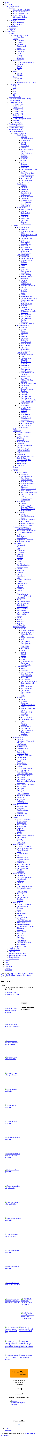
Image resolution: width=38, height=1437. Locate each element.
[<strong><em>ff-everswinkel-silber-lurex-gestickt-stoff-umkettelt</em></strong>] (13, 1157)
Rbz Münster (27, 975)
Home (13, 973)
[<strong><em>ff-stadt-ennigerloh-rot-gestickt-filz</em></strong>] (13, 1220)
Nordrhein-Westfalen (15, 975)
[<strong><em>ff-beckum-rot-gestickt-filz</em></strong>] (13, 1107)
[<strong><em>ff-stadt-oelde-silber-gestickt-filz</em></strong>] (13, 1252)
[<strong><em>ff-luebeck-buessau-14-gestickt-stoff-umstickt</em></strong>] (12, 1359)
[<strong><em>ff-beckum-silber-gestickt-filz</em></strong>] (13, 1123)
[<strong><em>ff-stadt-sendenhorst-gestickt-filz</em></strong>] (13, 1268)
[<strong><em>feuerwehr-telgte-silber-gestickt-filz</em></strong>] (13, 1059)
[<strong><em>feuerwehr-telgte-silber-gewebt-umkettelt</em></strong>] (13, 1075)
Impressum (8, 1430)
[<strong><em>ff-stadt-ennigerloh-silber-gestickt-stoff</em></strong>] (13, 1236)
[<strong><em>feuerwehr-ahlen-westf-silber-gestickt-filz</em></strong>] (13, 1026)
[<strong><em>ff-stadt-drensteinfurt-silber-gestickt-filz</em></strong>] (13, 1204)
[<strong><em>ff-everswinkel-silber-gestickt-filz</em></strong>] (13, 1139)
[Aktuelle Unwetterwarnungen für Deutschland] (19, 1404)
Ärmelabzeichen (20, 973)
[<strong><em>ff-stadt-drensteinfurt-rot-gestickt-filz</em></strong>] (13, 1188)
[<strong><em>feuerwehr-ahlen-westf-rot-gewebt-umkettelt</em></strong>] (13, 1012)
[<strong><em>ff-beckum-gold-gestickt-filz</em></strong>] (13, 1091)
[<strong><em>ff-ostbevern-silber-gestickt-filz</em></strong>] (13, 1172)
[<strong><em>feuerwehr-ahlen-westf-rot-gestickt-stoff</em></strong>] (13, 994)
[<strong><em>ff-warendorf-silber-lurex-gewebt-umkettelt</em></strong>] (13, 1284)
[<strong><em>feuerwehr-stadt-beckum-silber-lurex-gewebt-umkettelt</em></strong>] (13, 1044)
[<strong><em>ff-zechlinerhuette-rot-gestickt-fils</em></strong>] (26, 1357)
